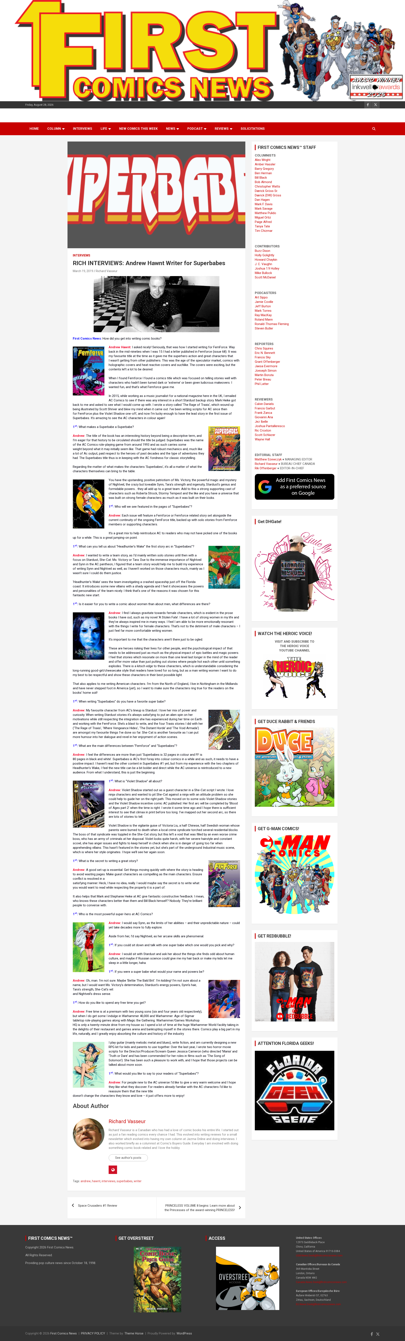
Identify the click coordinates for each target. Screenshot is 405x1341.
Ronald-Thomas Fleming (272, 324)
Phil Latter (262, 384)
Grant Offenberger (267, 362)
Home (34, 129)
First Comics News (63, 1333)
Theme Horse (133, 1333)
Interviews (82, 129)
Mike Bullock (263, 273)
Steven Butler (264, 328)
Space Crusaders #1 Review (97, 1205)
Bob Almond (263, 182)
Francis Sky (263, 357)
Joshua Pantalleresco (270, 426)
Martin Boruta (264, 375)
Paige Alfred (263, 222)
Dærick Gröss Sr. (266, 191)
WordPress (184, 1333)
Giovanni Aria (264, 417)
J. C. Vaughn (263, 264)
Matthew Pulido (265, 213)
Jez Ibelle (261, 422)
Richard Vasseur (106, 271)
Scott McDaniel (265, 277)
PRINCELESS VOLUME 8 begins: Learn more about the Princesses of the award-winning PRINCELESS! (200, 1208)
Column (54, 129)
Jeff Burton (263, 306)
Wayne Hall (262, 439)
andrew (86, 1181)
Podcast (195, 129)
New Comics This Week (138, 129)
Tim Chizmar (264, 231)
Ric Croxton (263, 430)
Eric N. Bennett (265, 353)
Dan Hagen (262, 200)
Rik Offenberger (266, 468)
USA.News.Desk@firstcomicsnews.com (319, 1255)
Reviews (222, 129)
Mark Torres (263, 311)
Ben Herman (263, 173)
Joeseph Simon (266, 370)
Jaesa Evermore (266, 366)
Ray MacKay (263, 315)
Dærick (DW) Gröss (268, 195)
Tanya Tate (262, 226)
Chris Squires (264, 348)
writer (138, 1181)
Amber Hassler (265, 164)
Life (104, 129)
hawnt (96, 1181)
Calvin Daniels (264, 404)
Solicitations (253, 129)
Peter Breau (263, 379)
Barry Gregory (264, 169)
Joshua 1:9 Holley (267, 268)
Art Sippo (261, 297)
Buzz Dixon (262, 251)
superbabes (124, 1181)
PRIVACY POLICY (93, 1333)
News (170, 129)
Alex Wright (262, 160)
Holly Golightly (264, 255)
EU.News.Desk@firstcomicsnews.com (318, 1304)
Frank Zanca (263, 413)
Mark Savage (264, 208)
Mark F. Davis (264, 204)
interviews (108, 1181)
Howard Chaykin (266, 260)
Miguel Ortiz (263, 217)
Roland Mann (264, 319)
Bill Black (261, 177)
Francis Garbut (265, 408)
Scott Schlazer (265, 435)
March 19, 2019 (83, 271)
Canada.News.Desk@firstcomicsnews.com (321, 1282)
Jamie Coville (264, 302)
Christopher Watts (267, 186)
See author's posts (128, 1158)
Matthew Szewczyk (268, 459)
